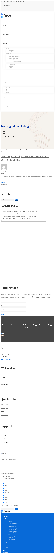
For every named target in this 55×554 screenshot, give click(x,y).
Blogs (5, 134)
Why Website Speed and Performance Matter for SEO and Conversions (18, 214)
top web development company (20, 297)
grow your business (34, 294)
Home (5, 131)
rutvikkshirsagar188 (11, 170)
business (16, 294)
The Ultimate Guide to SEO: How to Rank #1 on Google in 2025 (16, 218)
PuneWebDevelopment (4, 297)
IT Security (40, 294)
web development (32, 297)
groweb (29, 294)
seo (8, 297)
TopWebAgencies (11, 297)
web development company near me (44, 297)
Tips (1, 151)
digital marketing (22, 294)
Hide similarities (8, 476)
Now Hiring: (3, 1)
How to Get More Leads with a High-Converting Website (15, 213)
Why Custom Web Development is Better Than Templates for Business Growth (19, 216)
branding (12, 294)
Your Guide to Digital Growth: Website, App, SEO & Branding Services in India (20, 211)
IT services (48, 294)
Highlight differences (9, 478)
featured (26, 294)
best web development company (6, 294)
